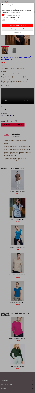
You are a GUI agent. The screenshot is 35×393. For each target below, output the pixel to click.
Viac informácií (17, 32)
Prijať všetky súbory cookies (18, 25)
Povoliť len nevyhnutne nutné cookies (17, 29)
